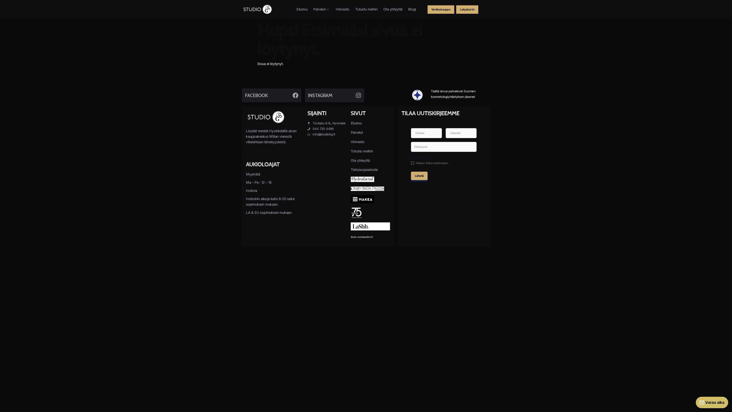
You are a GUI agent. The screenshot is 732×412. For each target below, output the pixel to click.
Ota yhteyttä (393, 9)
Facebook (256, 95)
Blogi (412, 9)
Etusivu (302, 9)
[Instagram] (358, 95)
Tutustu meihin (366, 9)
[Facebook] (295, 95)
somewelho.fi (365, 236)
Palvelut (319, 9)
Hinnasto (342, 9)
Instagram (320, 95)
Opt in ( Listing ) (421, 157)
